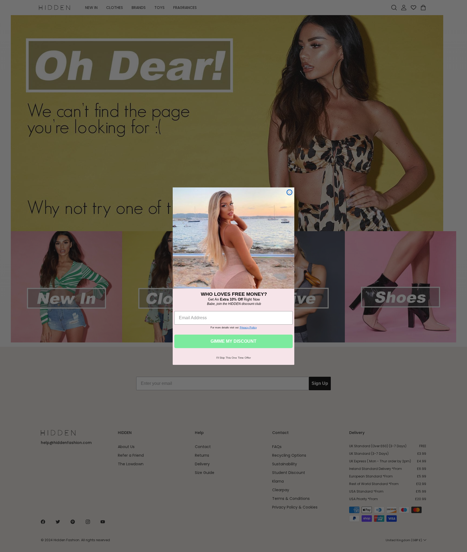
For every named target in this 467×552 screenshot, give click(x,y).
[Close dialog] (289, 192)
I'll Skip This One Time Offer (233, 357)
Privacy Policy (248, 327)
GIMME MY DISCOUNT (233, 341)
